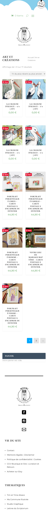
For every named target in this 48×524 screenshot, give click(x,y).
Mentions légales (15, 455)
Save (6, 82)
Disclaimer (29, 455)
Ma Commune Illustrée (17, 499)
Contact (10, 450)
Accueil (31, 57)
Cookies (37, 459)
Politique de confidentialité (19, 459)
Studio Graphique (15, 504)
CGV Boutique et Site (17, 464)
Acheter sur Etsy (14, 471)
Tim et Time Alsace (16, 495)
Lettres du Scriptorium (17, 508)
